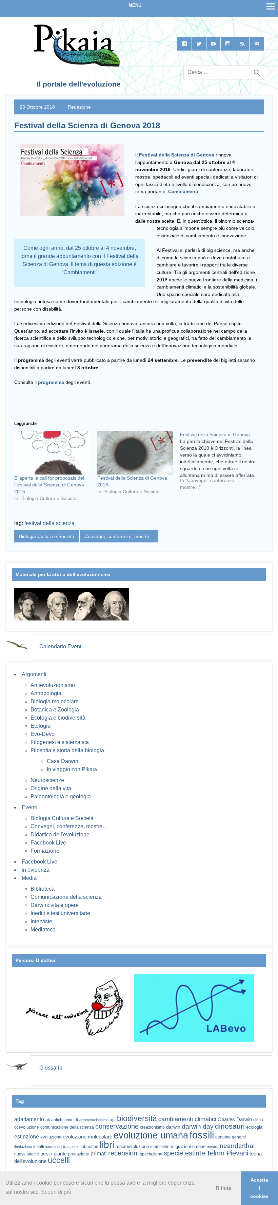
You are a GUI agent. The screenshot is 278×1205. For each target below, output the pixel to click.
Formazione (45, 851)
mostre (212, 1147)
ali (47, 1119)
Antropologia (46, 693)
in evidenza (35, 870)
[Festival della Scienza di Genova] (221, 463)
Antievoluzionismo (53, 685)
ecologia (254, 1127)
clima (258, 1119)
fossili (202, 1135)
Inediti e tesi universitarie (60, 913)
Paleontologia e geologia (61, 796)
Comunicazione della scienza (66, 897)
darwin (173, 1127)
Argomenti (34, 674)
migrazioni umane (188, 1146)
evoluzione (50, 1136)
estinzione (26, 1136)
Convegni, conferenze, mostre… (69, 826)
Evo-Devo (43, 734)
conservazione (117, 1126)
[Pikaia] (75, 64)
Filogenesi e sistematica (60, 742)
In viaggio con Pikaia (72, 769)
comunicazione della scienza (67, 1127)
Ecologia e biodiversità (58, 718)
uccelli (59, 1160)
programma (51, 382)
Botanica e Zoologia (55, 709)
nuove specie (26, 1154)
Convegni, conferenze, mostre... (118, 536)
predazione (78, 1154)
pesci (46, 1153)
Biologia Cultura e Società (46, 536)
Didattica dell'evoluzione (60, 834)
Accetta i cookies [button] (259, 1188)
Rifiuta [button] (223, 1188)
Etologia (41, 726)
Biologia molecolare (55, 701)
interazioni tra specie (62, 1147)
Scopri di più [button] (56, 1192)
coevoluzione (26, 1127)
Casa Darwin (62, 761)
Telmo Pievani (227, 1153)
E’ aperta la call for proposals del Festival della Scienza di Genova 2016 (49, 484)
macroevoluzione (132, 1146)
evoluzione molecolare (87, 1136)
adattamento (29, 1119)
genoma (223, 1137)
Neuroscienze (47, 780)
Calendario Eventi (61, 646)
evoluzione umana (151, 1135)
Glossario (50, 1068)
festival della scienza (49, 523)
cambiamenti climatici (187, 1119)
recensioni (123, 1153)
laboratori (89, 1146)
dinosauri (230, 1126)
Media (29, 878)
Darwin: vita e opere (55, 905)
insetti (38, 1146)
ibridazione (23, 1147)
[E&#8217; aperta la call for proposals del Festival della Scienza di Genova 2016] (52, 453)
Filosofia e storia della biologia (67, 750)
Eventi (29, 807)
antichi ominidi (64, 1119)
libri (107, 1144)
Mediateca (43, 929)
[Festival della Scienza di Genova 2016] (135, 453)
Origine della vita (51, 788)
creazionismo (152, 1127)
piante (60, 1153)
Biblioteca (43, 889)
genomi (239, 1137)
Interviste (41, 921)
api (113, 1119)
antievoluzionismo (93, 1120)
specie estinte (184, 1153)
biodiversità (137, 1118)
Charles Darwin (235, 1119)
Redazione (79, 107)
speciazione (151, 1154)
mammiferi (160, 1146)
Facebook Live (48, 843)
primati (99, 1153)
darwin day (198, 1126)
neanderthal (237, 1145)
